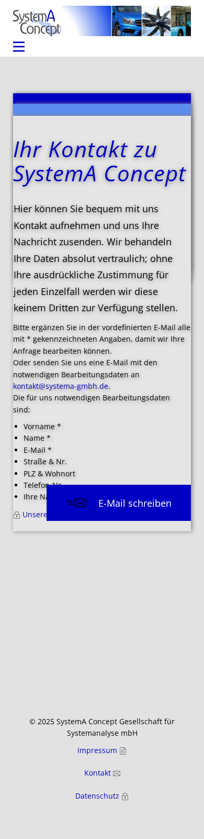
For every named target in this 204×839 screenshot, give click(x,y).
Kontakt (98, 773)
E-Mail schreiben (134, 503)
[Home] (37, 23)
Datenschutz (98, 796)
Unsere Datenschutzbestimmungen (83, 514)
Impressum (98, 750)
